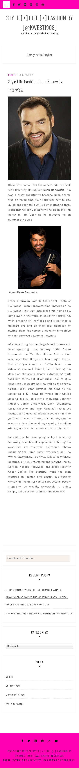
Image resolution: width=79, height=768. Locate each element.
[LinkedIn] (36, 740)
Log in (9, 676)
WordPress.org (14, 703)
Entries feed (13, 685)
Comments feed (15, 694)
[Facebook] (22, 740)
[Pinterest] (42, 740)
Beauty (11, 74)
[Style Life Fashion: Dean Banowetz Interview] (39, 138)
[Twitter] (29, 740)
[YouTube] (56, 740)
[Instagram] (49, 740)
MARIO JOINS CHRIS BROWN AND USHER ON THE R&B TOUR (39, 613)
